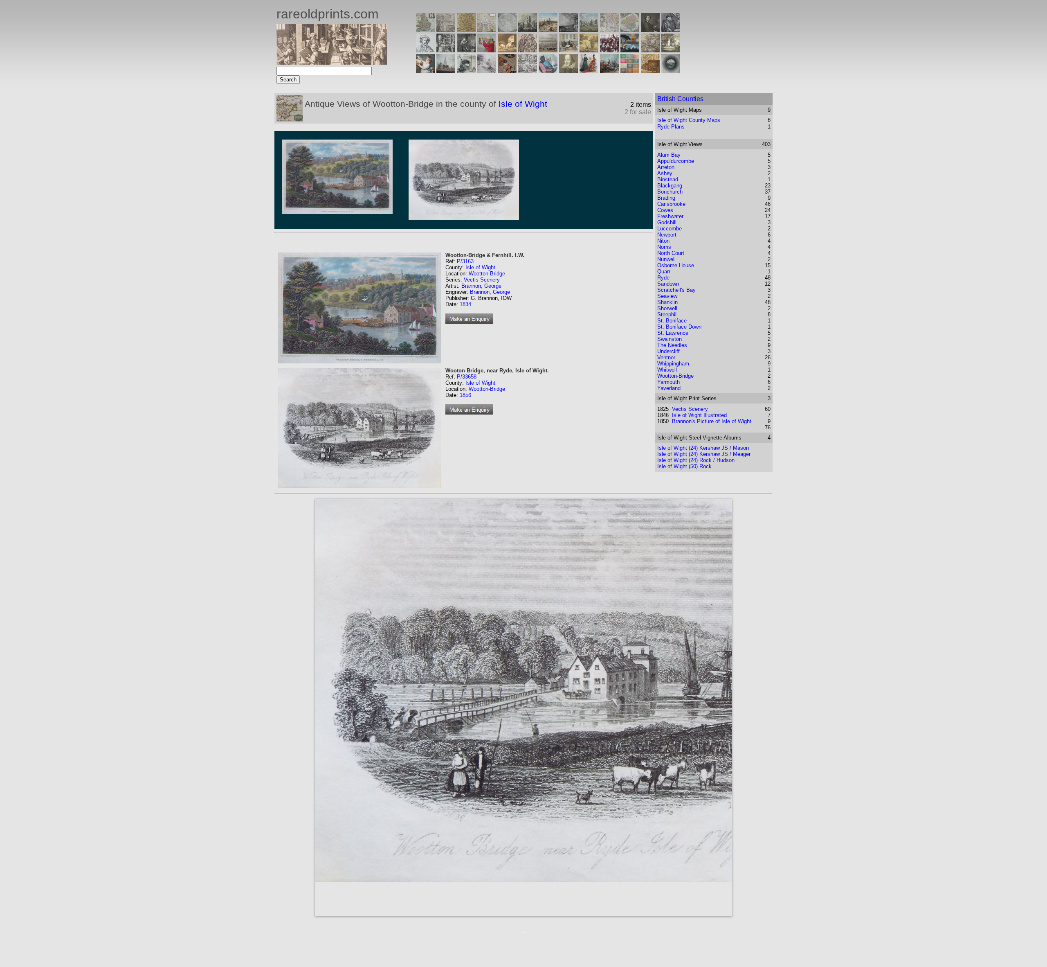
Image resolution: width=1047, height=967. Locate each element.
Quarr (663, 271)
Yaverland (669, 388)
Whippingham (673, 364)
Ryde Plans (671, 127)
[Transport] (568, 50)
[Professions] (548, 70)
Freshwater (670, 216)
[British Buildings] (527, 29)
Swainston (669, 339)
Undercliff (668, 351)
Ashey (664, 173)
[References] (650, 70)
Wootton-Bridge (487, 273)
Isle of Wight (523, 103)
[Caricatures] (486, 50)
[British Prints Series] (445, 29)
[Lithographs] (466, 70)
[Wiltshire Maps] (609, 29)
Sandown (668, 284)
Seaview (667, 296)
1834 (465, 304)
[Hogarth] (466, 50)
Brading (666, 198)
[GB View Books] (629, 70)
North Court (670, 253)
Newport (666, 235)
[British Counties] (425, 29)
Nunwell (666, 259)
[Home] (331, 62)
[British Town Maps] (486, 29)
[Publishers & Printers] (445, 50)
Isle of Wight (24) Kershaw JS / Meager (703, 454)
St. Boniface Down (679, 327)
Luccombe (669, 228)
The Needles (672, 345)
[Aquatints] (445, 70)
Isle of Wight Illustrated (699, 415)
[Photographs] (609, 50)
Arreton (665, 167)
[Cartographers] (670, 29)
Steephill (667, 314)
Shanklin (667, 302)
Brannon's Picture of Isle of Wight (711, 421)
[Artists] (650, 29)
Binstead (667, 179)
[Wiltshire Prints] (589, 29)
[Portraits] (527, 50)
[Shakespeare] (568, 70)
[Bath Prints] (568, 29)
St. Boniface (672, 321)
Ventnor (666, 357)
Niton (663, 241)
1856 (465, 395)
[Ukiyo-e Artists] (507, 70)
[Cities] (548, 29)
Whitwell (667, 370)
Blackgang (669, 186)
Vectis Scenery (482, 280)
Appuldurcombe (675, 161)
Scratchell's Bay (676, 290)
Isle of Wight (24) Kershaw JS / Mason (703, 448)
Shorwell (667, 308)
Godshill (666, 222)
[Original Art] (589, 50)
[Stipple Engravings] (425, 70)
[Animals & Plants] (507, 50)
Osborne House (675, 265)
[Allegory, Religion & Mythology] (527, 70)
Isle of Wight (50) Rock (684, 466)
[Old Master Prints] (650, 50)
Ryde (663, 278)
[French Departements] (629, 29)
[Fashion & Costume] (589, 70)
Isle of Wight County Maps (688, 120)
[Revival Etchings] (486, 70)
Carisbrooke (671, 204)
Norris (664, 247)
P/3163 (465, 261)
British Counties (680, 98)
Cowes (665, 210)
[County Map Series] (466, 29)
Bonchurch (670, 192)
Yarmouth (668, 382)
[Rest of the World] (507, 29)
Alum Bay (669, 155)
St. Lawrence (672, 333)
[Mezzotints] (670, 50)
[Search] (670, 70)
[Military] (609, 70)
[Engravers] (425, 50)
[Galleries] (629, 50)
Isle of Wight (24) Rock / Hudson (696, 460)
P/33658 (466, 377)
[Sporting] (548, 50)
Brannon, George (481, 286)
